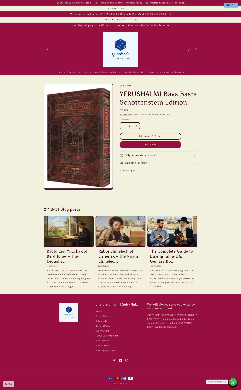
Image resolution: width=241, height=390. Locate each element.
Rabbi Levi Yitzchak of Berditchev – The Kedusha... (67, 256)
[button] (47, 49)
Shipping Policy (103, 326)
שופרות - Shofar (103, 346)
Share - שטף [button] (129, 171)
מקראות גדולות (102, 341)
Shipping (123, 115)
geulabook (123, 383)
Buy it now (150, 144)
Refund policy (102, 321)
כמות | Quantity (126, 119)
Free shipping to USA (106, 350)
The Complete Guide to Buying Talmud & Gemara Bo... (171, 256)
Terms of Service (103, 316)
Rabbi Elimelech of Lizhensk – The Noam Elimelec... (118, 256)
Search (99, 311)
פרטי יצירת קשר (103, 331)
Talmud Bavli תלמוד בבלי (107, 336)
